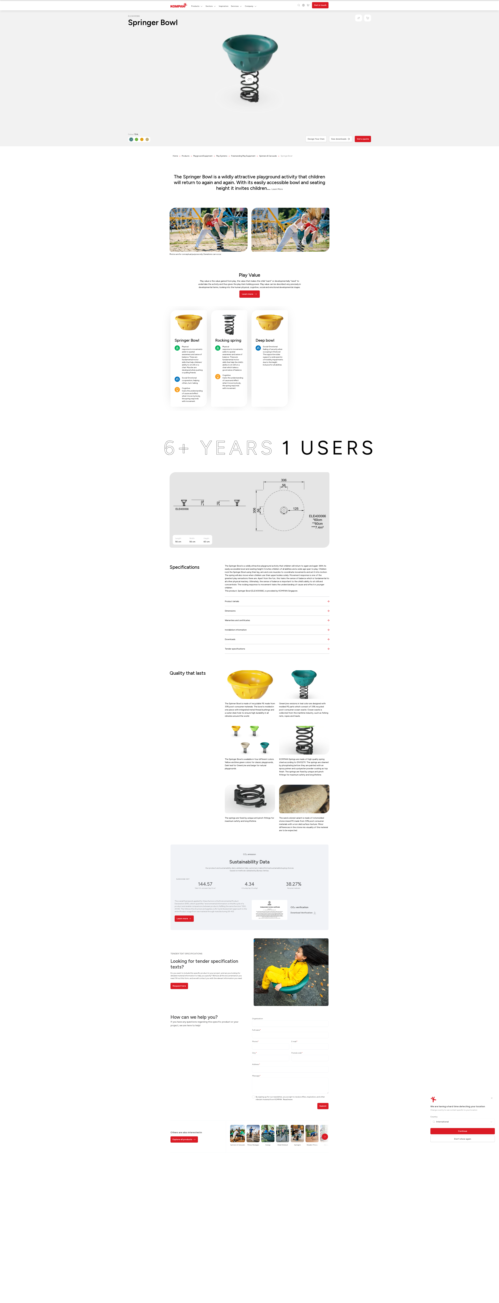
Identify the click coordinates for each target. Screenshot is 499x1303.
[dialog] (249, 651)
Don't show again (462, 1139)
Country (434, 1117)
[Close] (492, 1098)
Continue (462, 1131)
